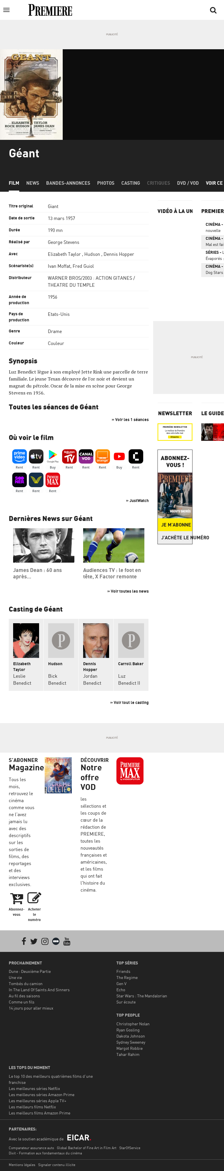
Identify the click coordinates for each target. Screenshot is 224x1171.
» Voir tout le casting (129, 702)
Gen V (121, 983)
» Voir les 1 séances (130, 419)
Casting (130, 183)
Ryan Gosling (128, 1029)
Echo (120, 989)
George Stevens (63, 242)
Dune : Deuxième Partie (30, 971)
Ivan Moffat (59, 266)
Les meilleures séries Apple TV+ (37, 1100)
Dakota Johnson (130, 1035)
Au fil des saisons (24, 995)
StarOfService (129, 1148)
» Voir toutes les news (128, 591)
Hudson (92, 254)
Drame (55, 331)
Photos (105, 183)
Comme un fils (21, 1001)
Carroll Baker (131, 663)
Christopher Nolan (133, 1023)
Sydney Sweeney (130, 1042)
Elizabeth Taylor (64, 254)
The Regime (127, 977)
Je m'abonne (176, 525)
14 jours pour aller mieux (31, 1008)
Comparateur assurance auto (31, 1148)
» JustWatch (137, 500)
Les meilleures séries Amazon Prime (41, 1094)
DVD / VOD (188, 183)
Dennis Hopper (119, 254)
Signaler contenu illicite (56, 1165)
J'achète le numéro (176, 537)
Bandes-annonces (68, 183)
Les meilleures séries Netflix (34, 1088)
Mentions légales (22, 1165)
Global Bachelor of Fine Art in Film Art (86, 1148)
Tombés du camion (26, 983)
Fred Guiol (83, 266)
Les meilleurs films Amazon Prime (39, 1112)
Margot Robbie (129, 1048)
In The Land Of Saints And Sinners (39, 989)
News (32, 183)
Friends (123, 971)
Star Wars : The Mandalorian (141, 995)
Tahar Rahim (127, 1054)
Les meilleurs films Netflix (32, 1106)
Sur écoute (126, 1001)
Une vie (15, 977)
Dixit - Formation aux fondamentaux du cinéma (45, 1153)
